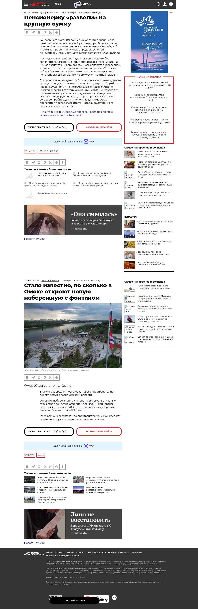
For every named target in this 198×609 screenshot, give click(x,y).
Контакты (137, 553)
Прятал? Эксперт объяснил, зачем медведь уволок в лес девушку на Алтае (154, 174)
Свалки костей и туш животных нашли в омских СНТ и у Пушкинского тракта (149, 110)
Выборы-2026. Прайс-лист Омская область (108, 553)
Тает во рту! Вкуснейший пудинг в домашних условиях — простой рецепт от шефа (154, 164)
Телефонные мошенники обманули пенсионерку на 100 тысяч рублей (92, 174)
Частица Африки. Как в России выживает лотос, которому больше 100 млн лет (155, 184)
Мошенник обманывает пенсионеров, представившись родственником (45, 184)
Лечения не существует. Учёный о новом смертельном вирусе (154, 193)
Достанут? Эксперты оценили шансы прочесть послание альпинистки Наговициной (156, 205)
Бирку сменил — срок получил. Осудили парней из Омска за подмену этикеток (149, 135)
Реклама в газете (75, 553)
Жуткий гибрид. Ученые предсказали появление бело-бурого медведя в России (156, 329)
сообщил (94, 407)
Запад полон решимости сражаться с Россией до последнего (155, 232)
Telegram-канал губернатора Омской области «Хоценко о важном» (56, 370)
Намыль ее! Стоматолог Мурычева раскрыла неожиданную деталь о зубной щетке (154, 298)
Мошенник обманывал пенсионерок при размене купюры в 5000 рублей (95, 184)
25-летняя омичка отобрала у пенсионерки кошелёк (51, 174)
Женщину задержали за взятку (52, 193)
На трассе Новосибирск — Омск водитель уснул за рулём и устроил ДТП (149, 122)
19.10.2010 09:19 (31, 12)
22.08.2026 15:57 (31, 280)
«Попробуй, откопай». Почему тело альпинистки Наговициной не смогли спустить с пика (155, 319)
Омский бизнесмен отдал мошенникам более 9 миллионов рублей (149, 98)
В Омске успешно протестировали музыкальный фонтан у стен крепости (101, 489)
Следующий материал (74, 601)
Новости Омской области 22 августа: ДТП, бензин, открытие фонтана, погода (52, 480)
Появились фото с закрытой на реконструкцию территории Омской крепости (52, 499)
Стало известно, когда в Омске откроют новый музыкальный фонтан (52, 489)
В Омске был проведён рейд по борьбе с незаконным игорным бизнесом (76, 113)
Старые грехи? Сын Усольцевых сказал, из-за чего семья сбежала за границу (155, 308)
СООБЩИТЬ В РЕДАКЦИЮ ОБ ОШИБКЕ (63, 556)
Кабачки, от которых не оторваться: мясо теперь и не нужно (154, 243)
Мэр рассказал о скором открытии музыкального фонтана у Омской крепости (102, 480)
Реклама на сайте (55, 553)
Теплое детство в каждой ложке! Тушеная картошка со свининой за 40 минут (149, 85)
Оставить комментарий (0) (99, 127)
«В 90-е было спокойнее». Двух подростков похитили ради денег (154, 287)
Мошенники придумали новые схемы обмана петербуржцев (155, 222)
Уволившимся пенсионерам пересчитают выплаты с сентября (153, 253)
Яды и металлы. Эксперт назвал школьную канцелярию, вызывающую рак (153, 154)
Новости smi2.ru (34, 238)
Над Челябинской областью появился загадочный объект (151, 263)
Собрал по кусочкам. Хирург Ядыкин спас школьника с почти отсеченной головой (156, 339)
